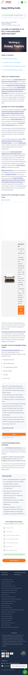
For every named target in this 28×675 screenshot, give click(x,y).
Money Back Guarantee (19, 572)
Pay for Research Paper (7, 603)
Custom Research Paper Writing (9, 590)
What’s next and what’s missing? (14, 554)
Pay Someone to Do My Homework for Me (11, 588)
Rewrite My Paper (5, 605)
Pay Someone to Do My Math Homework (11, 599)
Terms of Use (4, 572)
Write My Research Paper (7, 581)
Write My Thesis (5, 594)
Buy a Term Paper (5, 625)
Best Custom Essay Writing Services (10, 627)
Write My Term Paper (6, 583)
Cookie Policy (4, 574)
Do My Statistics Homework (8, 622)
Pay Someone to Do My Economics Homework (12, 609)
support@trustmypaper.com (11, 665)
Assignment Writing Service (8, 612)
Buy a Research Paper (6, 614)
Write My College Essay (7, 618)
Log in (22, 2)
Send (14, 434)
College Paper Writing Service (8, 592)
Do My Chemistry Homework (8, 596)
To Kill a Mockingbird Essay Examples (13, 70)
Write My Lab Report (6, 620)
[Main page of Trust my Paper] (6, 2)
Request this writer (21, 310)
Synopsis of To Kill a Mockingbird (12, 62)
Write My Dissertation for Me (8, 586)
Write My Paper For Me (6, 579)
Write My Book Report (6, 616)
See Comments (14, 560)
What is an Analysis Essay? (10, 58)
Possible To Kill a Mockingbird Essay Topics (14, 66)
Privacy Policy (17, 574)
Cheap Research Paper (7, 607)
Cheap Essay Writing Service (8, 601)
